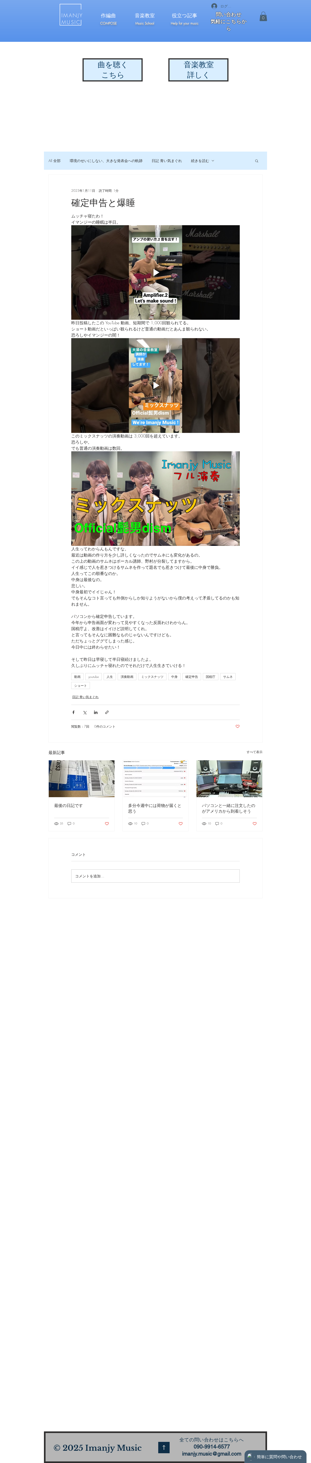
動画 (77, 676)
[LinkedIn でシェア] (96, 712)
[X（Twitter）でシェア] (84, 712)
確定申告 (191, 676)
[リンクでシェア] (107, 712)
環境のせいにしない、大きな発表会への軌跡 (106, 160)
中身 (174, 676)
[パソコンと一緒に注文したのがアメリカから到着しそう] (229, 778)
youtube (93, 676)
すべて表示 (255, 752)
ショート (80, 685)
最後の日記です (68, 805)
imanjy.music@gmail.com (211, 1454)
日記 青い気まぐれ (167, 160)
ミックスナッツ (152, 676)
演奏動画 (127, 676)
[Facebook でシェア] (73, 712)
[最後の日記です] (82, 778)
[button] (263, 16)
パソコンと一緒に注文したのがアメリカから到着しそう (228, 808)
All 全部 (54, 160)
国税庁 (210, 676)
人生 (110, 676)
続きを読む (200, 160)
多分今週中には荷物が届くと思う (154, 808)
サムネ (228, 676)
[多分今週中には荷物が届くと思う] (156, 778)
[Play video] (155, 272)
